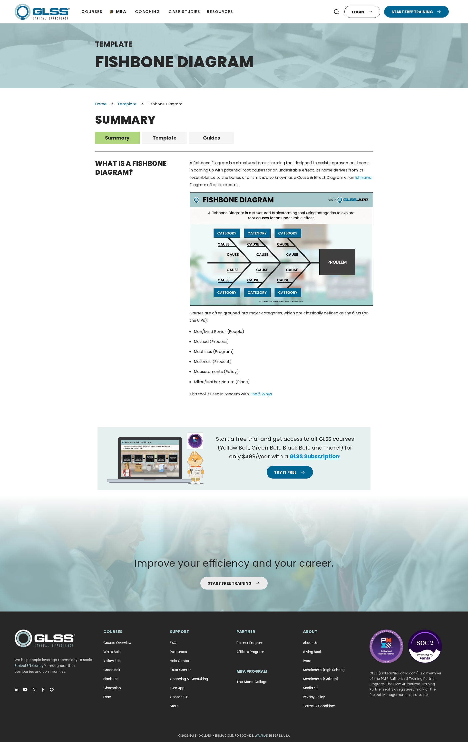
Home (101, 104)
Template (126, 104)
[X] (34, 690)
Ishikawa (363, 177)
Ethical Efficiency (29, 665)
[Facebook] (43, 690)
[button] (336, 11)
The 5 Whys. (261, 394)
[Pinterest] (52, 690)
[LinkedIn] (17, 690)
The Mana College (251, 681)
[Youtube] (25, 690)
